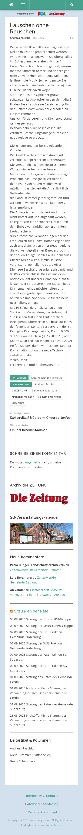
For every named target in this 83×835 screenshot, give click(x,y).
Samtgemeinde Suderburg (47, 378)
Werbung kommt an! (41, 812)
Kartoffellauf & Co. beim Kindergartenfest (41, 417)
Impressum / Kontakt (41, 796)
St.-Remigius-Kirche (49, 396)
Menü (21, 5)
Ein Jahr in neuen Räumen (28, 430)
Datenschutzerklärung (41, 804)
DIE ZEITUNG (19, 390)
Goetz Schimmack (22, 761)
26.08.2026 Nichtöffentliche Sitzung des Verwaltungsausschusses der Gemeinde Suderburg (38, 720)
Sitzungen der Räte (31, 611)
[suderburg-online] (41, 13)
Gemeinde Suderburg (44, 390)
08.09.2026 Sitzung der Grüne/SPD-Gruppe (40, 619)
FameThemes (54, 825)
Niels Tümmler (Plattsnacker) (30, 755)
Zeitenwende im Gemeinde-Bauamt (35, 570)
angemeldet (33, 462)
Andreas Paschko (20, 37)
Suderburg (18, 403)
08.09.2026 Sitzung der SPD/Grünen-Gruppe (41, 626)
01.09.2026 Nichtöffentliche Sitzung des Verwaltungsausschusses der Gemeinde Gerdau (38, 693)
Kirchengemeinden (23, 396)
